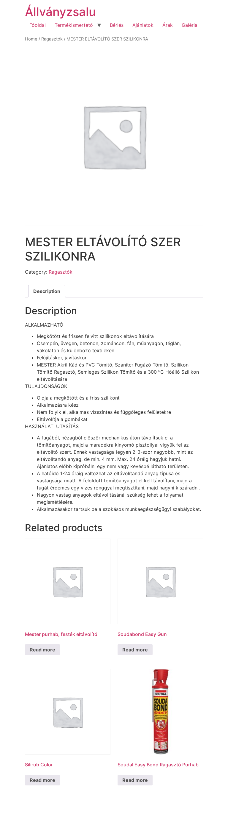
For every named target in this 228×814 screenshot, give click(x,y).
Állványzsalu (60, 11)
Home (31, 39)
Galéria (189, 25)
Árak (167, 25)
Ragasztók (52, 39)
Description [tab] (46, 291)
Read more (42, 650)
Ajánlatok (142, 25)
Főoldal (37, 25)
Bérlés (117, 25)
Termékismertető (74, 25)
